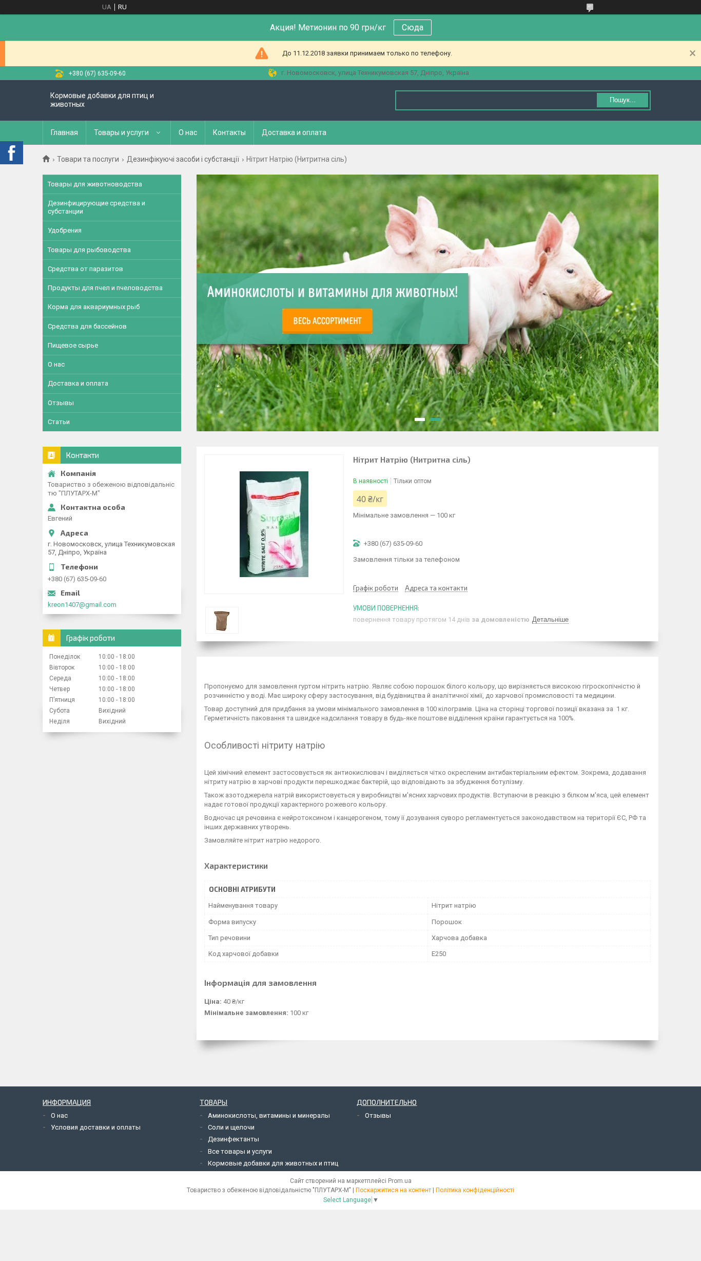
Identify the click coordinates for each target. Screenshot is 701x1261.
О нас (188, 132)
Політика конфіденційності (475, 1190)
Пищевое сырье (73, 345)
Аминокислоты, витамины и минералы (269, 1115)
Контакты (229, 132)
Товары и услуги (121, 132)
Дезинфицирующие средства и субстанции (96, 207)
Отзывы (61, 403)
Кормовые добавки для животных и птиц (273, 1163)
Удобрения (65, 230)
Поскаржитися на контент (393, 1190)
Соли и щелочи (231, 1127)
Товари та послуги (88, 159)
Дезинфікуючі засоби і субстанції (183, 159)
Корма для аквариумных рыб (94, 307)
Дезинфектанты (233, 1139)
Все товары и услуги (240, 1151)
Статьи (59, 422)
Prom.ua (400, 1180)
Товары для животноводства (95, 184)
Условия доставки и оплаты (96, 1127)
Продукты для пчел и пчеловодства (105, 288)
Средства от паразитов (85, 269)
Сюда (412, 27)
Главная (64, 132)
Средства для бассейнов (87, 326)
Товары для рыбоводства (89, 250)
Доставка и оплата (294, 132)
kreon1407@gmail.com (82, 604)
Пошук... (623, 100)
